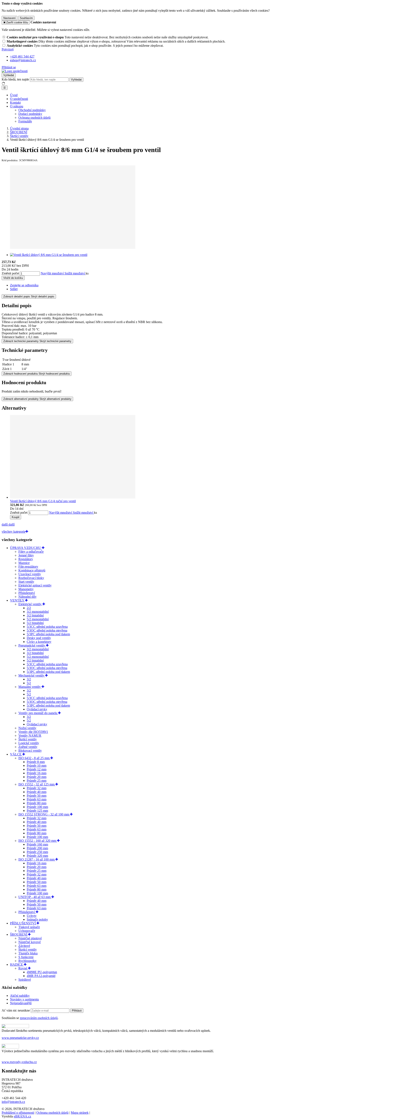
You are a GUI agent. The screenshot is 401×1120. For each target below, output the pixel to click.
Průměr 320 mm (37, 855)
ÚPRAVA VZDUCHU (26, 548)
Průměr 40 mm (36, 792)
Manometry (26, 589)
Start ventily (26, 581)
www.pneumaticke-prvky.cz (20, 1037)
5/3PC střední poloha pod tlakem (48, 634)
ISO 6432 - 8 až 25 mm (34, 758)
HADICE (17, 964)
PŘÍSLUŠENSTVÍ (23, 923)
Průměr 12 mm (36, 769)
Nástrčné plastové (30, 938)
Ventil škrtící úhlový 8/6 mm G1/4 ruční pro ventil (43, 501)
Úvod (14, 95)
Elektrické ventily (30, 604)
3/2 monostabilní (38, 611)
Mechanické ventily (31, 675)
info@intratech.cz (13, 1102)
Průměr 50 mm (36, 795)
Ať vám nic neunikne (16, 1010)
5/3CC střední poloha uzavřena (47, 626)
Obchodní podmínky (32, 110)
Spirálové (24, 979)
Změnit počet (10, 273)
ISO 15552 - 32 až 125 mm (36, 784)
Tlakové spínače (29, 927)
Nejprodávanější (21, 1003)
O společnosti (19, 99)
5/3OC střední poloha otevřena (47, 630)
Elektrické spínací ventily (35, 585)
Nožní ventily (27, 728)
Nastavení (9, 18)
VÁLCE (16, 754)
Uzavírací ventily (29, 574)
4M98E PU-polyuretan (42, 972)
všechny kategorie (13, 531)
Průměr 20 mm (36, 777)
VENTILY (17, 600)
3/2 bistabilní (35, 615)
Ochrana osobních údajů (34, 117)
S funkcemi (25, 957)
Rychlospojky (27, 961)
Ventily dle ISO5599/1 (33, 732)
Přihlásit (77, 1010)
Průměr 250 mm (37, 852)
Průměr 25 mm (36, 780)
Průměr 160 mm (37, 844)
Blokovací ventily (30, 750)
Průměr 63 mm (36, 799)
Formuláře (25, 121)
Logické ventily (28, 743)
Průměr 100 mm (37, 807)
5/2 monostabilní (38, 619)
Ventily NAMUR (29, 735)
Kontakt (15, 102)
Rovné (23, 968)
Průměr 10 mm (36, 765)
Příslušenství (26, 593)
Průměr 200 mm (37, 848)
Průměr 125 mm (37, 810)
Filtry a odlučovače (31, 551)
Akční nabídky (20, 995)
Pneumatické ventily (32, 645)
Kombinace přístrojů (31, 570)
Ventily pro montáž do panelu (38, 713)
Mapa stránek (80, 1112)
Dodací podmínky (30, 114)
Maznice (24, 563)
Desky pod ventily (39, 638)
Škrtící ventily (27, 739)
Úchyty (32, 915)
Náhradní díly (27, 596)
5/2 (29, 683)
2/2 (29, 608)
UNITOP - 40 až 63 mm (34, 897)
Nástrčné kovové (29, 942)
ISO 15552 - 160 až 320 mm (37, 840)
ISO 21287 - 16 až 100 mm (36, 859)
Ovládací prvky (37, 709)
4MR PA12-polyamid (41, 976)
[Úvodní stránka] (15, 71)
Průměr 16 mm (36, 773)
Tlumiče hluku (28, 953)
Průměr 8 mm (36, 762)
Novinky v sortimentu (24, 999)
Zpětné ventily (27, 747)
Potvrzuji (8, 49)
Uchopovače (26, 930)
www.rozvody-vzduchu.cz (19, 1062)
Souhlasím (26, 18)
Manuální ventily (30, 686)
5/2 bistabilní (35, 623)
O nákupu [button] (16, 106)
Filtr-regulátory (28, 566)
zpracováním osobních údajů (39, 1018)
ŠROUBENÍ (19, 934)
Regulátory (25, 559)
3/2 (29, 679)
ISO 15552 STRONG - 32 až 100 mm (44, 814)
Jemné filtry (26, 555)
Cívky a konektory (39, 641)
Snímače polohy (37, 919)
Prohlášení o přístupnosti (18, 1112)
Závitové (24, 946)
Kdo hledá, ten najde (15, 79)
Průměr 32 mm (36, 788)
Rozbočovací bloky (31, 578)
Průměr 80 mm (36, 803)
